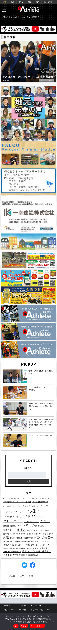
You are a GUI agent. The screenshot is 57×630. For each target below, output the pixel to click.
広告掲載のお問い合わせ (40, 609)
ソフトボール (10, 511)
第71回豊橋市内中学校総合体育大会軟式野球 (18, 542)
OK (16, 626)
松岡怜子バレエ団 (40, 534)
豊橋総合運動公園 (32, 555)
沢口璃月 (19, 538)
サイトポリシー (37, 626)
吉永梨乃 (41, 526)
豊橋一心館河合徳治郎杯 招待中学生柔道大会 (18, 548)
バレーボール (13, 521)
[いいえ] (53, 621)
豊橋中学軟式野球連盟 (12, 551)
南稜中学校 (30, 525)
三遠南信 (6, 526)
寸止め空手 (45, 530)
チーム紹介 (15, 17)
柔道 (6, 537)
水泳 (12, 537)
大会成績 (7, 605)
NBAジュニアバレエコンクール (24, 498)
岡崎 (37, 2)
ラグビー (45, 521)
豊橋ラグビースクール (37, 544)
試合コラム (26, 17)
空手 (50, 537)
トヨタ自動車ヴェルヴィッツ (13, 517)
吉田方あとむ (9, 530)
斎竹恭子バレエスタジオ (11, 534)
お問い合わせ (9, 609)
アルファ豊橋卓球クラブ (40, 502)
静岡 (4, 2)
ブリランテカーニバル (31, 522)
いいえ (24, 626)
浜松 (12, 2)
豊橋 (29, 2)
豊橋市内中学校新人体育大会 (36, 551)
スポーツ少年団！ (22, 605)
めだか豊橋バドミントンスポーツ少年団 (17, 502)
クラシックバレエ (28, 506)
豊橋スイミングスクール (14, 544)
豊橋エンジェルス (41, 541)
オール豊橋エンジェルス (11, 506)
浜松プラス (48, 2)
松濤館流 (50, 534)
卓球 (19, 525)
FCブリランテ (8, 498)
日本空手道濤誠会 (27, 534)
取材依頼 (22, 609)
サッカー (42, 505)
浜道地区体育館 (28, 538)
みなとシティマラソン (42, 498)
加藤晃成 (13, 526)
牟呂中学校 (40, 537)
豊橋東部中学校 (10, 554)
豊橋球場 (22, 555)
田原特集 (35, 17)
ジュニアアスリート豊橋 (21, 575)
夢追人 (5, 17)
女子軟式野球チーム (33, 530)
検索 (28, 481)
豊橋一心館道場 (41, 548)
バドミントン (33, 516)
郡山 (20, 2)
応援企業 (38, 605)
